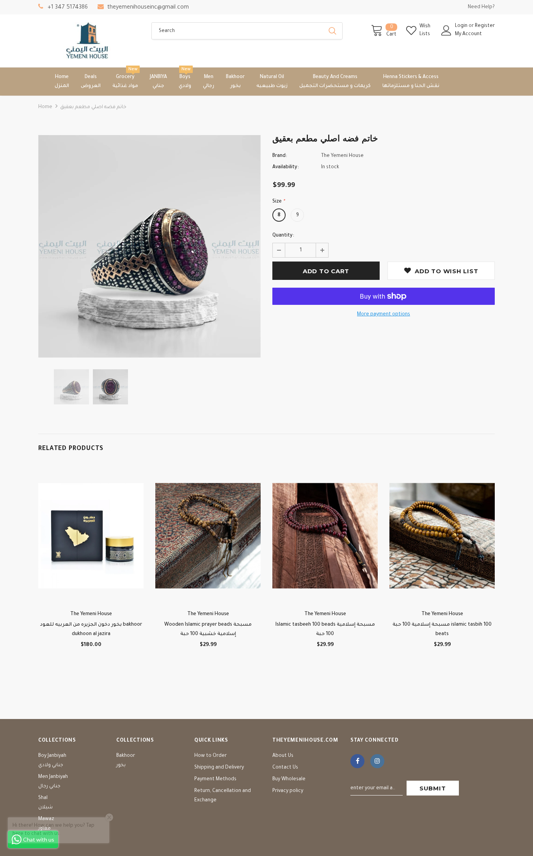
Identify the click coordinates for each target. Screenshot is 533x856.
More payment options (383, 314)
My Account (468, 34)
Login (462, 26)
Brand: (279, 156)
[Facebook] (357, 761)
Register (485, 26)
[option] (149, 246)
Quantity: (283, 235)
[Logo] (89, 40)
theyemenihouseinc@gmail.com (148, 8)
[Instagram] (377, 761)
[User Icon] (446, 30)
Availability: (285, 167)
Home (45, 107)
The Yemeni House (342, 156)
